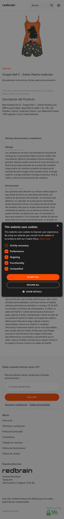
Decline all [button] (33, 284)
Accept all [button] (33, 277)
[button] (32, 291)
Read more (45, 238)
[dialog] (32, 259)
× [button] (57, 226)
